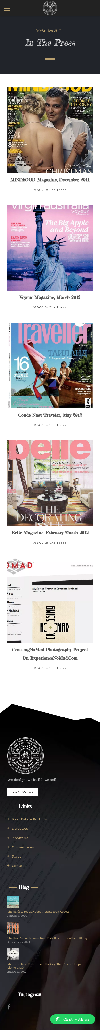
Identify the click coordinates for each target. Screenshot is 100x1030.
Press (17, 856)
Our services (23, 847)
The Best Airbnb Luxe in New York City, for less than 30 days (48, 938)
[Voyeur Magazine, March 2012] (50, 262)
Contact (19, 866)
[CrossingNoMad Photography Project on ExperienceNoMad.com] (50, 618)
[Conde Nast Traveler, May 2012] (50, 379)
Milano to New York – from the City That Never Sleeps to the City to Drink (48, 965)
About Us (20, 838)
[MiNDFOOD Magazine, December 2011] (50, 144)
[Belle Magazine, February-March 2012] (50, 497)
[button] (72, 1019)
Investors (20, 828)
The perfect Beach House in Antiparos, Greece (38, 911)
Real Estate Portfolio (30, 819)
